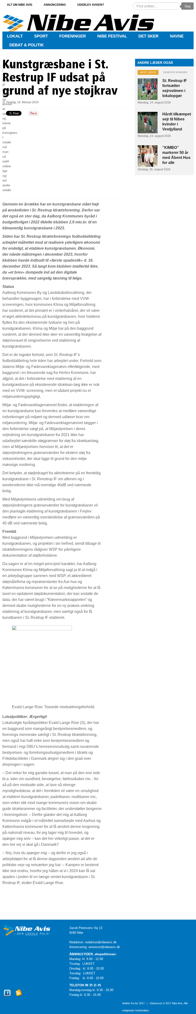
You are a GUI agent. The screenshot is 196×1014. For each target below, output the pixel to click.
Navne (177, 36)
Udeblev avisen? (90, 4)
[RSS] (19, 997)
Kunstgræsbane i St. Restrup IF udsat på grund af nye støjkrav (60, 78)
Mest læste (148, 72)
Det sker (148, 36)
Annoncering (55, 4)
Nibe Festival (112, 36)
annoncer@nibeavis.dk (104, 947)
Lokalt (15, 36)
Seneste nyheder (175, 72)
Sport (41, 36)
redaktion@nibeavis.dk (101, 942)
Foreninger (72, 36)
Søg (188, 6)
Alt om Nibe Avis (19, 4)
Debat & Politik (26, 45)
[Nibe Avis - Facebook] (7, 997)
